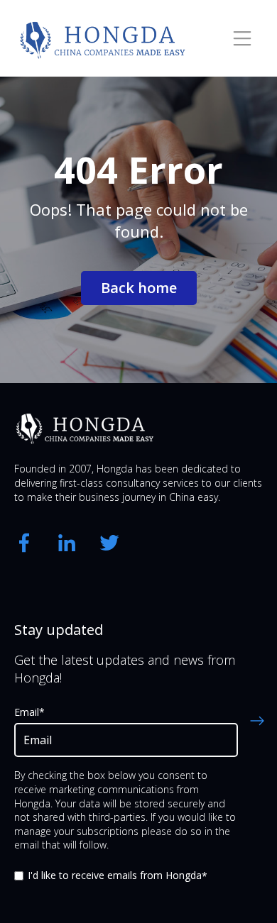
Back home (139, 287)
